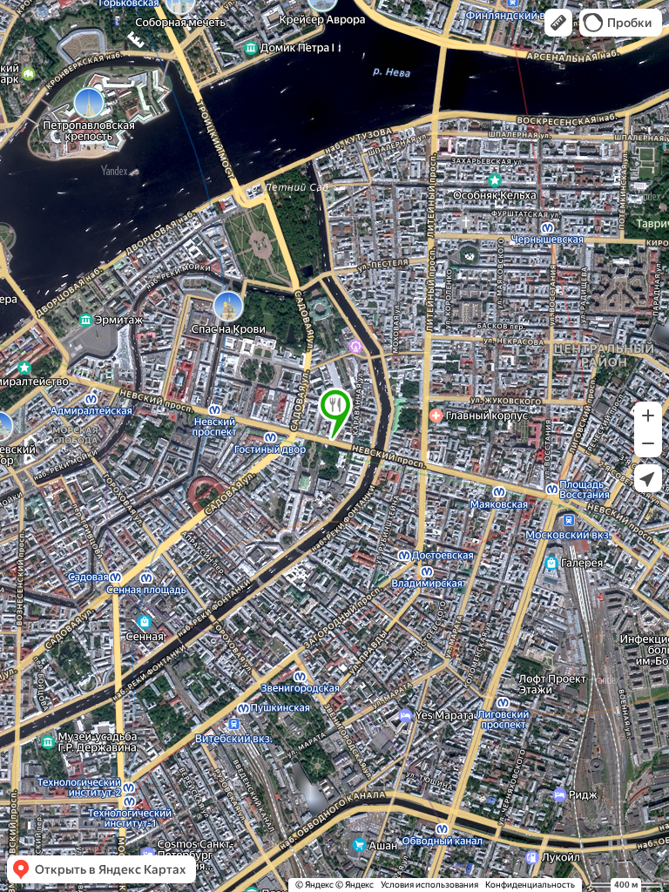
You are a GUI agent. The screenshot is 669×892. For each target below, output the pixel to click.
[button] (558, 23)
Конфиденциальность (530, 884)
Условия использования (429, 884)
